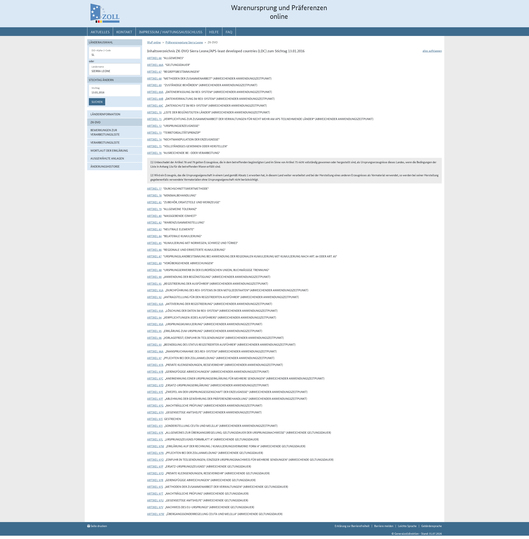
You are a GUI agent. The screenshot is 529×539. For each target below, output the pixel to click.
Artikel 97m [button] (155, 446)
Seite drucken (98, 526)
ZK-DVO (95, 122)
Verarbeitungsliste (105, 142)
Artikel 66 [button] (154, 58)
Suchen (97, 102)
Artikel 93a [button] (155, 310)
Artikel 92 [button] (154, 297)
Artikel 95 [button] (154, 331)
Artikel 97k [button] (155, 432)
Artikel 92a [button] (155, 304)
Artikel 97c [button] (155, 378)
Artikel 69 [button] (154, 85)
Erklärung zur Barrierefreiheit (352, 526)
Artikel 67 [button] (154, 71)
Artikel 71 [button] (154, 119)
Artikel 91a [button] (155, 290)
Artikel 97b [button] (155, 371)
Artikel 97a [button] (155, 365)
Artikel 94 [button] (154, 317)
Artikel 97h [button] (155, 412)
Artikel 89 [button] (154, 263)
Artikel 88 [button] (154, 270)
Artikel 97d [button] (155, 385)
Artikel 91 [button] (154, 283)
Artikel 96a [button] (155, 351)
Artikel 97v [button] (155, 507)
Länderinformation (105, 114)
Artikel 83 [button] (154, 229)
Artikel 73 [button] (154, 132)
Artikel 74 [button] (154, 139)
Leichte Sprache (407, 526)
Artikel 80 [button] (154, 216)
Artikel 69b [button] (155, 98)
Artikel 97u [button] (155, 500)
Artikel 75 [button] (154, 146)
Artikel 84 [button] (154, 236)
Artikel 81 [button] (154, 202)
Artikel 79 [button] (154, 209)
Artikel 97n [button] (155, 453)
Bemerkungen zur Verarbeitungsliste (105, 132)
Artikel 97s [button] (155, 486)
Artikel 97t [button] (155, 493)
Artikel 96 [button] (154, 338)
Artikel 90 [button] (154, 277)
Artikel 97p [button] (155, 466)
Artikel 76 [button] (154, 153)
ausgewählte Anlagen (107, 158)
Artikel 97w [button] (155, 514)
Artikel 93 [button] (154, 344)
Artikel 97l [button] (155, 439)
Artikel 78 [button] (154, 195)
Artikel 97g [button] (155, 405)
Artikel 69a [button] (155, 92)
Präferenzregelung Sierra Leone (184, 42)
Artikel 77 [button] (154, 188)
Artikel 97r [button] (155, 480)
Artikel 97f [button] (155, 398)
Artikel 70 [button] (154, 112)
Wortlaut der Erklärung (109, 150)
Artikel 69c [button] (155, 105)
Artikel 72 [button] (154, 126)
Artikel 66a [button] (155, 65)
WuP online (154, 42)
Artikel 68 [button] (154, 78)
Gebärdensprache (431, 526)
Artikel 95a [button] (155, 324)
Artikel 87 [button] (154, 256)
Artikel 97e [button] (155, 392)
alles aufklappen (432, 51)
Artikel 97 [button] (154, 358)
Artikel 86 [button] (154, 249)
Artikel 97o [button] (155, 459)
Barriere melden (383, 526)
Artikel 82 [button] (154, 222)
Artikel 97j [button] (155, 426)
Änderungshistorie (105, 166)
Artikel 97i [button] (155, 419)
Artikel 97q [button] (155, 473)
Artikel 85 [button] (154, 243)
